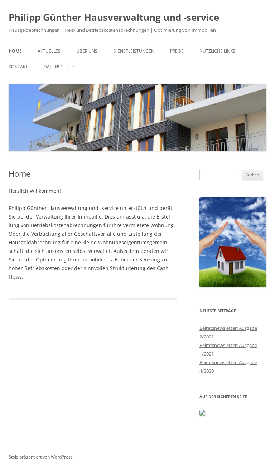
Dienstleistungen (133, 51)
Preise (177, 51)
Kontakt (18, 67)
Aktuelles (49, 51)
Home (15, 51)
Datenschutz (59, 67)
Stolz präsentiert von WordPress (41, 457)
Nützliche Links (217, 51)
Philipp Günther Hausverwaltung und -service (114, 17)
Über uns (86, 51)
